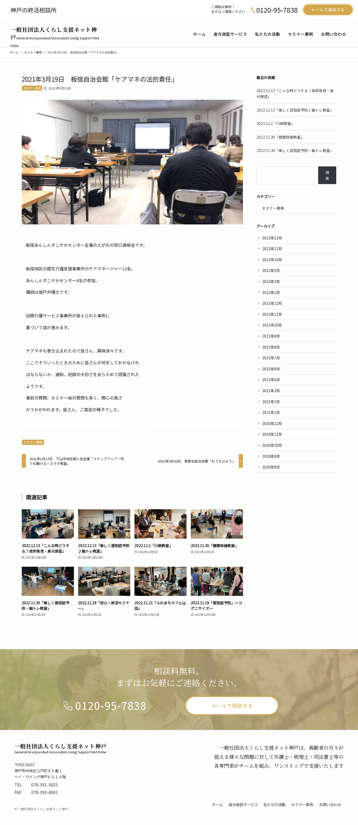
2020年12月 (272, 423)
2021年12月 (272, 303)
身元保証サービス (243, 804)
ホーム (217, 804)
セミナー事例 (32, 88)
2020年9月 (271, 456)
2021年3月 (271, 390)
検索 (327, 175)
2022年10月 (272, 259)
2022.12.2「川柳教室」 (276, 123)
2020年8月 (271, 467)
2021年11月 (272, 314)
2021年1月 (271, 412)
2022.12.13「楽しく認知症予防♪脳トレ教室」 (295, 110)
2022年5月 (271, 270)
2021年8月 (271, 347)
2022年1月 (271, 292)
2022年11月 (272, 248)
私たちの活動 (274, 804)
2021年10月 (272, 325)
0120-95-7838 (277, 9)
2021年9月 (271, 336)
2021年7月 (271, 357)
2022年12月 (272, 237)
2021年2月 (271, 401)
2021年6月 (271, 368)
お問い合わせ (330, 804)
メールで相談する (328, 9)
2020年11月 (272, 434)
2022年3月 (271, 281)
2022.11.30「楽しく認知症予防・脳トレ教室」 (295, 150)
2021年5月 (271, 379)
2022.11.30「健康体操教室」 (280, 137)
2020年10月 (272, 445)
